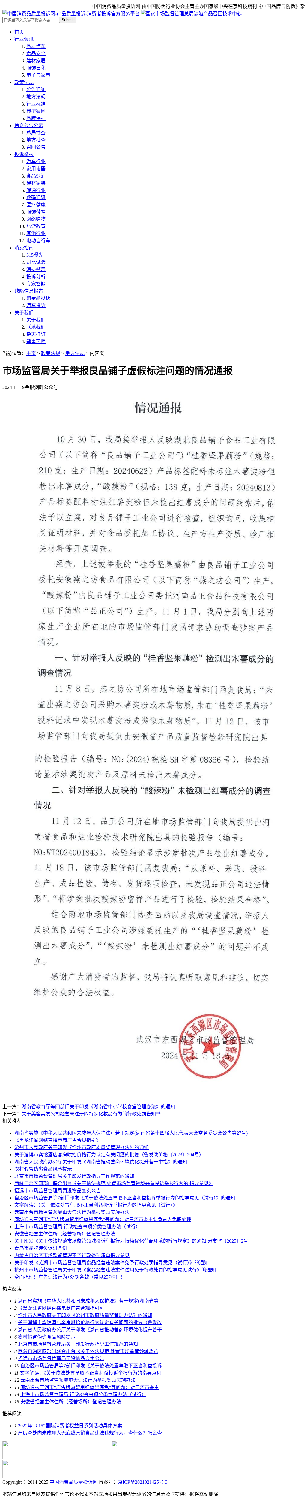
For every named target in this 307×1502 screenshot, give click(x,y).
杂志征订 (36, 334)
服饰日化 (36, 67)
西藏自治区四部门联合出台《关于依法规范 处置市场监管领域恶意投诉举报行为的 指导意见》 (113, 1183)
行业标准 (36, 103)
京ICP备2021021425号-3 (143, 1482)
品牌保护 (36, 118)
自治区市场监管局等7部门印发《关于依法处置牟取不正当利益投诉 (91, 1365)
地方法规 (36, 96)
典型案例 (36, 111)
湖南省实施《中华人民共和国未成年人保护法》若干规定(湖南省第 (88, 1300)
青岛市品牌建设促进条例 (40, 1248)
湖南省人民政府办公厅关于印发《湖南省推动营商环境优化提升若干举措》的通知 (100, 1161)
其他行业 (36, 233)
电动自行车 (38, 240)
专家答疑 (36, 283)
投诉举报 (24, 154)
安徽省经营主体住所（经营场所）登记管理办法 (64, 1233)
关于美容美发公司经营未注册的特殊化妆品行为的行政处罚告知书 (91, 1113)
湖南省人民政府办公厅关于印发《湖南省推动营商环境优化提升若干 (90, 1329)
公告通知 (36, 89)
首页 (19, 31)
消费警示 (36, 269)
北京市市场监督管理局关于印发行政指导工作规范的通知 (74, 1176)
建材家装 (36, 183)
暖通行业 (36, 190)
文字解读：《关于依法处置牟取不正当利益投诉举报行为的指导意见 (90, 1372)
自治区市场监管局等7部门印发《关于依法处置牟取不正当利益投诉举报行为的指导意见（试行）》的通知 (124, 1197)
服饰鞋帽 (36, 211)
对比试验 (36, 262)
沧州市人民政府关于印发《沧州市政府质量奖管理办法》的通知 (81, 1147)
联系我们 (36, 327)
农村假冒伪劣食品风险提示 (43, 1169)
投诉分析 (36, 276)
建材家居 (36, 60)
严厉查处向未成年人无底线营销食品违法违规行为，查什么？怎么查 (90, 1432)
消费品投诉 (38, 298)
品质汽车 (36, 46)
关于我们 (24, 312)
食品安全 (36, 53)
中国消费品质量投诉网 (73, 1482)
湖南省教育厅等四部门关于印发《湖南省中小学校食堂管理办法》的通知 (98, 1106)
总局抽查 (36, 132)
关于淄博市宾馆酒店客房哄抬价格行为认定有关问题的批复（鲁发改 (90, 1322)
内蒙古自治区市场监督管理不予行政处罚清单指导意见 (72, 1255)
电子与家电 (38, 75)
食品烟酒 (36, 175)
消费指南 (24, 247)
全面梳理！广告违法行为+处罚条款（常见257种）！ (69, 1277)
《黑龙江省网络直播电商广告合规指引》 (57, 1140)
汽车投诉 (36, 305)
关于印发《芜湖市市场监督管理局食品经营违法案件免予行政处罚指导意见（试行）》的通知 (111, 1262)
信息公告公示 (28, 125)
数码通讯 (36, 197)
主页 (31, 353)
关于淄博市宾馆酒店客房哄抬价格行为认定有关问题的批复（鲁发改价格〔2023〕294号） (109, 1154)
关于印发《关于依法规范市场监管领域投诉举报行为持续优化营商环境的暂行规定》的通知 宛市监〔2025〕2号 (131, 1241)
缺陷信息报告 (28, 291)
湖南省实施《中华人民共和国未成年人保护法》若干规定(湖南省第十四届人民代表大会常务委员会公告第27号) (131, 1133)
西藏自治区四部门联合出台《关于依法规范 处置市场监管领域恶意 (88, 1351)
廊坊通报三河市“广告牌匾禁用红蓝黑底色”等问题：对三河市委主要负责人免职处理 (102, 1219)
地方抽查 (36, 139)
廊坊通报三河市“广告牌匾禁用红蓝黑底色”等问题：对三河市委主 (89, 1387)
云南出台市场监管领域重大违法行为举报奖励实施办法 (72, 1212)
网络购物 (36, 219)
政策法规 (24, 82)
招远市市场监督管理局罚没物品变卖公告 (57, 1190)
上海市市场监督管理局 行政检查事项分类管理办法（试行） (77, 1226)
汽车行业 (36, 161)
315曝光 (34, 255)
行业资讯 (24, 39)
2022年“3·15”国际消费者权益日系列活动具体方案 (70, 1425)
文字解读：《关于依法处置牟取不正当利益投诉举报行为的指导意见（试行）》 (95, 1205)
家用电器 (36, 168)
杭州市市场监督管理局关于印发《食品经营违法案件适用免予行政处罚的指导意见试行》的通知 (115, 1269)
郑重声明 (36, 341)
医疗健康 (36, 204)
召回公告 (36, 147)
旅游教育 (36, 226)
